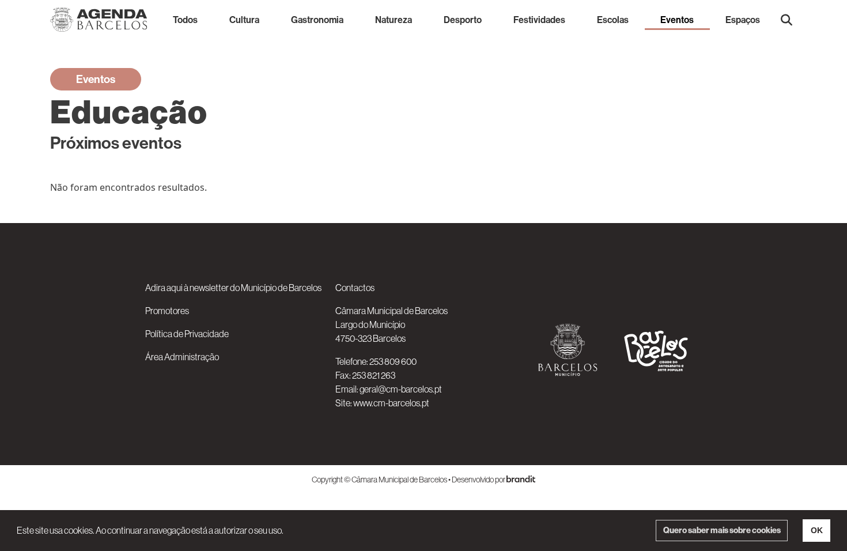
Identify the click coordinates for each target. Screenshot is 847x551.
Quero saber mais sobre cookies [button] (722, 530)
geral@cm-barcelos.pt (401, 389)
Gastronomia (317, 19)
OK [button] (817, 530)
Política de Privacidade (187, 333)
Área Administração (182, 357)
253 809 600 (393, 361)
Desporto (463, 19)
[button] (786, 19)
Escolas (613, 19)
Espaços (742, 19)
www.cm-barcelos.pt (391, 403)
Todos (185, 19)
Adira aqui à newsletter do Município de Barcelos (233, 287)
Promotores (167, 310)
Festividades (539, 19)
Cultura (244, 19)
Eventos (677, 19)
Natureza (393, 19)
